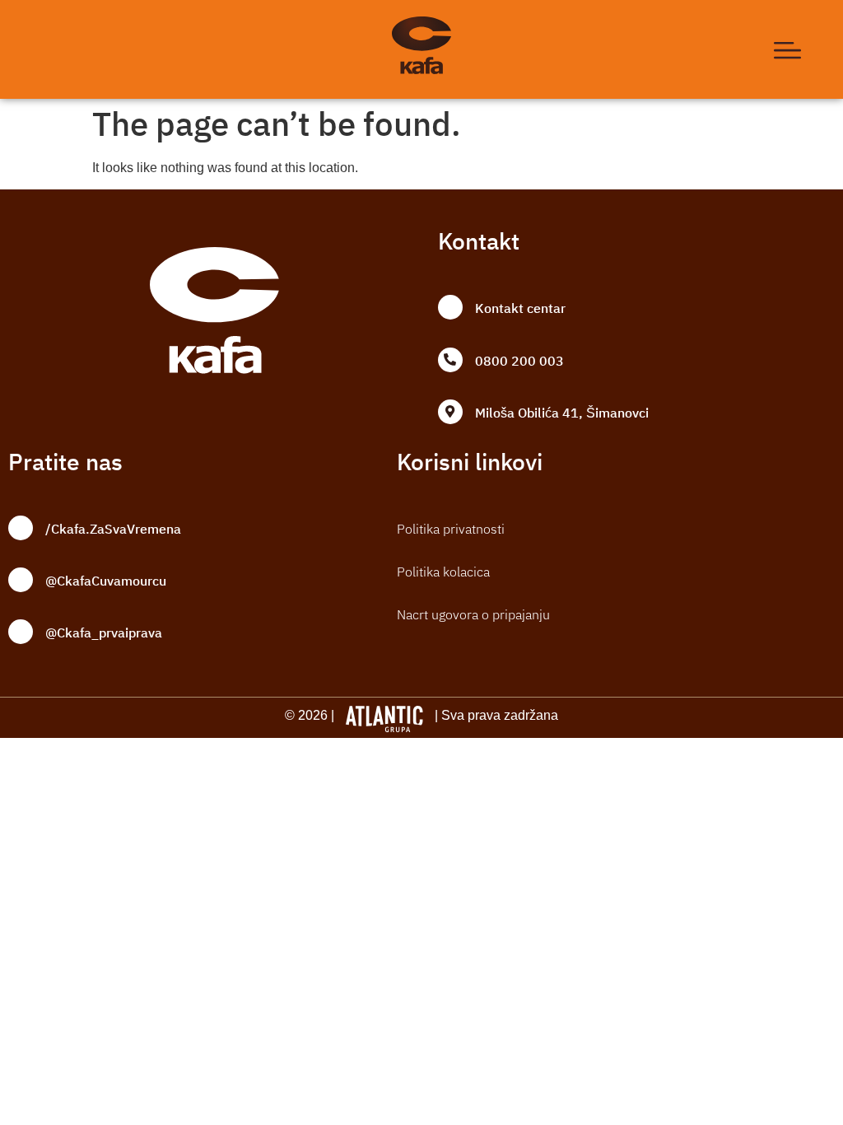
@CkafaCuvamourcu (105, 581)
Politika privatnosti (451, 528)
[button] (787, 49)
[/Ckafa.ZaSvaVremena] (20, 528)
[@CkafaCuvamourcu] (20, 579)
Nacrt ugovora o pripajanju (473, 614)
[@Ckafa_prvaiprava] (20, 631)
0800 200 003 (519, 361)
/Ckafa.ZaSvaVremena (113, 529)
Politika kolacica (443, 571)
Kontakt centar (520, 309)
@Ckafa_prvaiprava (103, 633)
